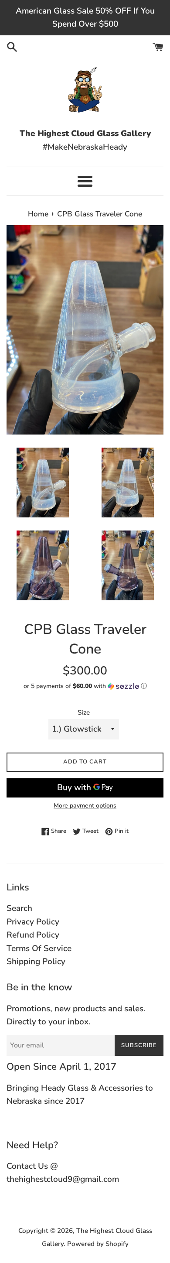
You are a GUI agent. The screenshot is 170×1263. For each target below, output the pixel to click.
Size (84, 712)
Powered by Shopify (98, 1243)
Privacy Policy (33, 922)
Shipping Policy (36, 961)
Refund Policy (33, 935)
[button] (85, 686)
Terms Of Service (39, 948)
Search (19, 908)
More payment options (85, 805)
